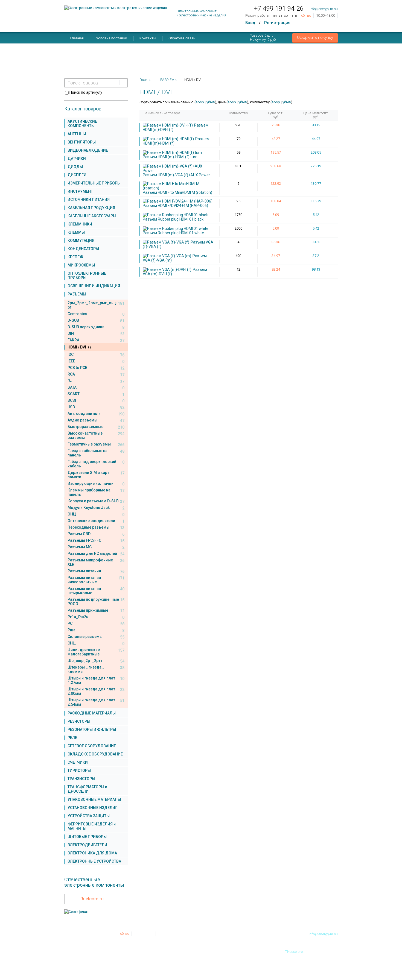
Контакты (147, 38)
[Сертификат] (76, 911)
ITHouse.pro (293, 952)
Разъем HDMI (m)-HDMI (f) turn (170, 157)
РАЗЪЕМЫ (168, 80)
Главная (77, 38)
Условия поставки (111, 38)
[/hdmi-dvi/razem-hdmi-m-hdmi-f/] (169, 139)
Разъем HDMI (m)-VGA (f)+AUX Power (176, 175)
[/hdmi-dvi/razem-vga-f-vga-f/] (167, 242)
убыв (210, 102)
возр (200, 102)
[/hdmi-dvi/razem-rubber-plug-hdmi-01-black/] (176, 215)
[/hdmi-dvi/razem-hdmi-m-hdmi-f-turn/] (173, 152)
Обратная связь (181, 38)
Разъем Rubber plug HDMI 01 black (173, 219)
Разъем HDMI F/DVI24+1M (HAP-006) (175, 205)
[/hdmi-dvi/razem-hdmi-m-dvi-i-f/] (168, 125)
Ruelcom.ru (92, 898)
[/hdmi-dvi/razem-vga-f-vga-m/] (168, 256)
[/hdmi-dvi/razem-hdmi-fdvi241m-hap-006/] (178, 201)
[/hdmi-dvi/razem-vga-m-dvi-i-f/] (168, 269)
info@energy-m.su (324, 9)
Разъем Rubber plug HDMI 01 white (173, 233)
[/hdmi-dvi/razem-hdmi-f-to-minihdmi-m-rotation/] (178, 185)
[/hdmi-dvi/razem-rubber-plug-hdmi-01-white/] (176, 228)
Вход (250, 22)
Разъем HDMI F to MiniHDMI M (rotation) (177, 192)
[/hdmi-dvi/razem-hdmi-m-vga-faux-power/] (178, 168)
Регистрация (277, 22)
